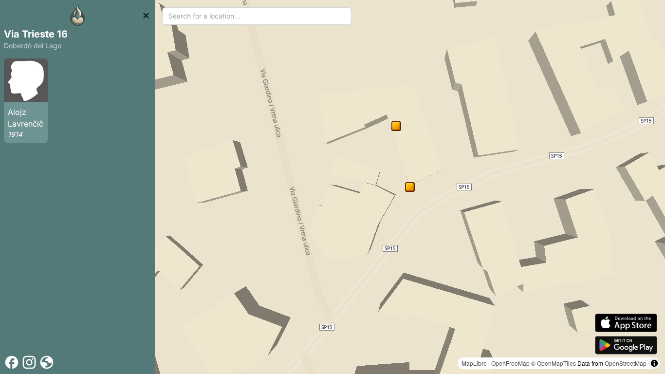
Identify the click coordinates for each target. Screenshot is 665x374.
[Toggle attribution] (654, 363)
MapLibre (474, 363)
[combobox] (257, 16)
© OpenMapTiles (553, 363)
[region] (410, 187)
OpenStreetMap (626, 363)
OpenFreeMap (510, 363)
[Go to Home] (77, 15)
